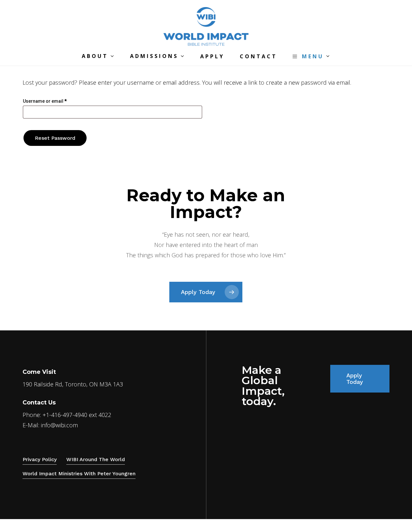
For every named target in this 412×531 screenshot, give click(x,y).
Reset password (55, 138)
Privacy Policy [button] (40, 459)
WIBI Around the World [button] (95, 459)
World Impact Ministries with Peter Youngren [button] (79, 473)
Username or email (54, 101)
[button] (205, 292)
